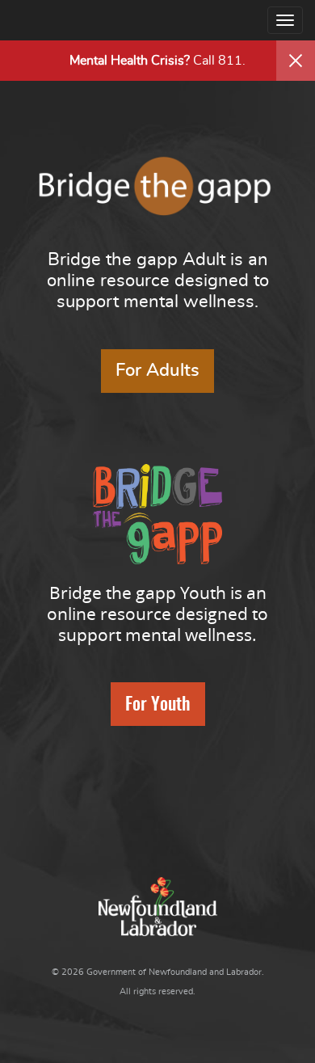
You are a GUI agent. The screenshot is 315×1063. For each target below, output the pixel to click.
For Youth (158, 705)
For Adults (158, 370)
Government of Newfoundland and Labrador (158, 906)
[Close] (295, 60)
